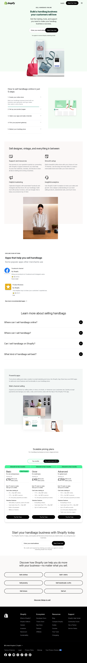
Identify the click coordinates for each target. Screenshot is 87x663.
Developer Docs (41, 618)
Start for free (72, 3)
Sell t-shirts (63, 575)
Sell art (63, 591)
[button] (82, 3)
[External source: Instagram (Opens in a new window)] (17, 654)
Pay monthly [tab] (35, 461)
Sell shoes (23, 591)
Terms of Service (9, 650)
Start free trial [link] (51, 30)
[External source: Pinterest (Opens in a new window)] (30, 654)
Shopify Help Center (74, 618)
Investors (23, 628)
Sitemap (39, 650)
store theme (19, 104)
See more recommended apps (15, 301)
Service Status (72, 628)
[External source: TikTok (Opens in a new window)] (22, 654)
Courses (54, 628)
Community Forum (73, 621)
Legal (19, 650)
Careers (22, 625)
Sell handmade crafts (63, 583)
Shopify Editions (25, 621)
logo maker (28, 102)
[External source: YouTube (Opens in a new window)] (13, 654)
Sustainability (24, 635)
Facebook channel (17, 268)
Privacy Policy (29, 650)
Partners (38, 628)
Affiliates (38, 632)
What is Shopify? (25, 618)
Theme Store (40, 621)
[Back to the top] (6, 615)
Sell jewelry (23, 583)
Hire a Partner (72, 625)
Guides (54, 625)
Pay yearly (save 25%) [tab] (51, 461)
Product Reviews (18, 285)
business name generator (15, 102)
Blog (53, 618)
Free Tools (55, 632)
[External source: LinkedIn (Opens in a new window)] (26, 654)
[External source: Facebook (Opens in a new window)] (5, 654)
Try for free (18, 517)
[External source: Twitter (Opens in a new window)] (9, 654)
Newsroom (23, 632)
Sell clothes (23, 575)
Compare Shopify (57, 621)
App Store (39, 625)
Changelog (55, 635)
